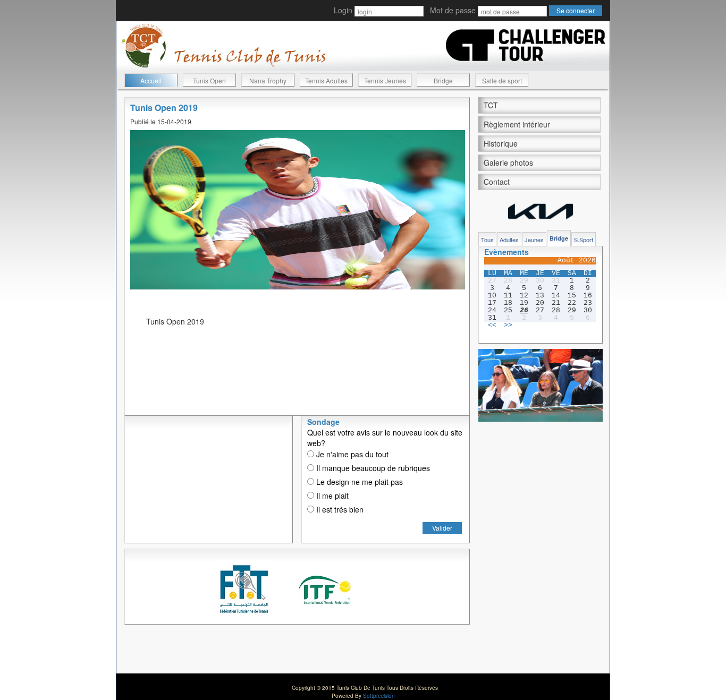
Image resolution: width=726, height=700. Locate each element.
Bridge (443, 80)
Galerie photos (508, 162)
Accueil (151, 80)
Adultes (509, 239)
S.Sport (583, 239)
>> (508, 325)
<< (492, 325)
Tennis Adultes (326, 80)
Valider (442, 527)
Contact (497, 181)
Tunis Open (209, 80)
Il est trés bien (339, 509)
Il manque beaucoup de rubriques (372, 468)
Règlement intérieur (517, 124)
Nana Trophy (267, 80)
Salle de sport (502, 80)
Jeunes (534, 239)
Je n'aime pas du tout (351, 454)
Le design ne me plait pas (358, 481)
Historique (501, 143)
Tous (487, 239)
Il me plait (331, 495)
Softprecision (379, 695)
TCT (491, 105)
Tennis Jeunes (385, 80)
